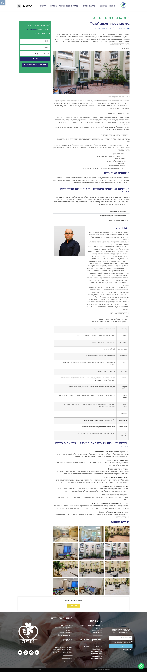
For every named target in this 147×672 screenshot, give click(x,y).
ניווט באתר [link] (96, 621)
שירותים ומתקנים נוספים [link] (117, 220)
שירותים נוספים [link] (89, 6)
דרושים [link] (43, 6)
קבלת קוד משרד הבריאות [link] (68, 6)
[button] (19, 6)
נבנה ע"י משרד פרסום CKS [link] (45, 670)
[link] (2, 2)
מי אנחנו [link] (112, 6)
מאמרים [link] (53, 6)
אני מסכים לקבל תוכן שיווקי (121, 642)
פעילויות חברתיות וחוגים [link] (118, 211)
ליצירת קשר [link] (127, 649)
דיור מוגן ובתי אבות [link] (90, 639)
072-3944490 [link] (32, 29)
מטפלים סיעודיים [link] (61, 618)
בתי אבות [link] (103, 6)
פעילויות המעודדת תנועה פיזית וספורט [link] (113, 216)
